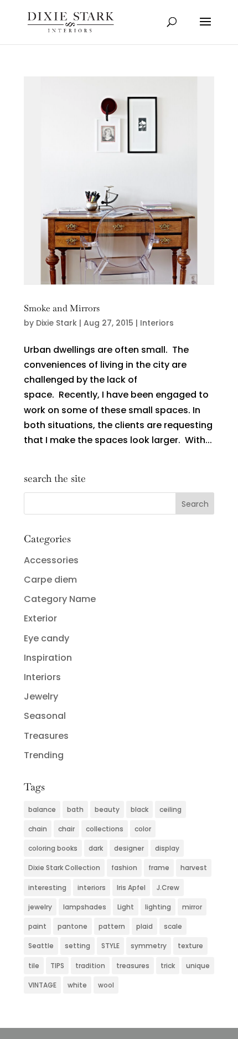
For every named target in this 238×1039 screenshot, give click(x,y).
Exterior (40, 618)
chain (37, 829)
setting (77, 945)
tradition (90, 965)
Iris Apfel (131, 887)
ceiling (170, 809)
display (167, 848)
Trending (44, 755)
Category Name (60, 599)
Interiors (157, 322)
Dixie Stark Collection (64, 867)
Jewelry (41, 696)
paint (37, 926)
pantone (72, 926)
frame (158, 867)
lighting (158, 907)
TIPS (57, 965)
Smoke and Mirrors (62, 308)
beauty (107, 809)
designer (129, 848)
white (77, 985)
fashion (124, 867)
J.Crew (168, 887)
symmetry (149, 945)
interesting (47, 887)
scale (173, 926)
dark (96, 848)
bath (75, 809)
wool (106, 985)
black (139, 809)
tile (33, 965)
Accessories (51, 560)
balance (42, 809)
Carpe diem (50, 579)
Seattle (41, 945)
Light (125, 907)
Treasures (46, 735)
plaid (144, 926)
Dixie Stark (56, 322)
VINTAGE (42, 985)
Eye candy (46, 638)
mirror (192, 907)
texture (190, 945)
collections (104, 829)
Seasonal (45, 715)
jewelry (40, 907)
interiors (91, 887)
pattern (112, 926)
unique (198, 965)
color (142, 829)
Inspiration (48, 657)
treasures (132, 965)
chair (66, 829)
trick (168, 965)
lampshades (84, 907)
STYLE (110, 945)
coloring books (52, 848)
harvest (193, 867)
